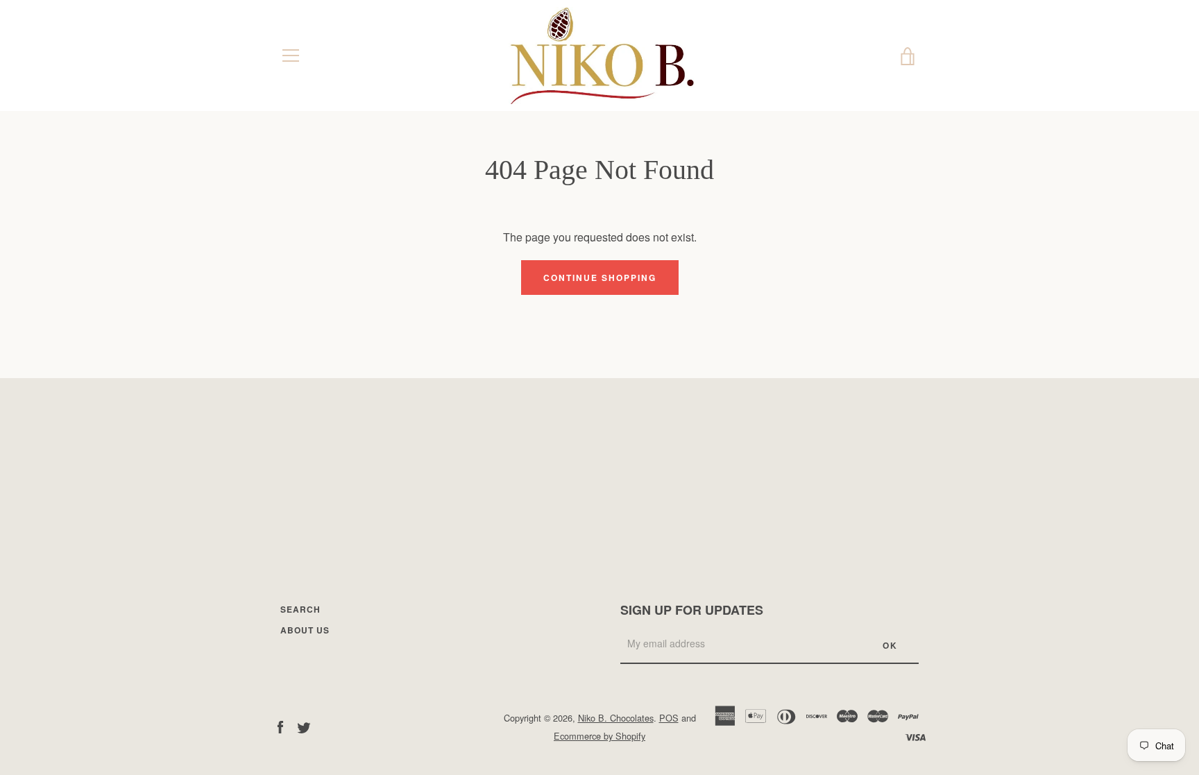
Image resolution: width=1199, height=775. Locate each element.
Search (300, 609)
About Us (305, 630)
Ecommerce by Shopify (599, 735)
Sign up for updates (691, 610)
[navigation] (290, 55)
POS (669, 717)
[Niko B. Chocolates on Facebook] (280, 726)
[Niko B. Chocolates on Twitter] (304, 726)
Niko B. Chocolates (616, 717)
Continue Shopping (599, 277)
